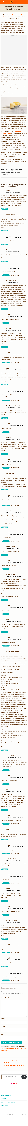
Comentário (5, 998)
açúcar (9, 170)
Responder (4, 208)
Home (13, 14)
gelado (18, 172)
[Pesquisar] (24, 1077)
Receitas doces (20, 14)
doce (11, 172)
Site (2, 1034)
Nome (3, 1018)
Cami (6, 169)
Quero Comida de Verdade (8, 1102)
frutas (14, 172)
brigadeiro (13, 170)
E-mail (3, 1026)
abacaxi (5, 170)
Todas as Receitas (6, 1095)
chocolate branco (21, 170)
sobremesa (5, 174)
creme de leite (6, 172)
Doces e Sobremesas (8, 16)
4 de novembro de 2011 (16, 169)
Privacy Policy (4, 1105)
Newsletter (4, 1098)
